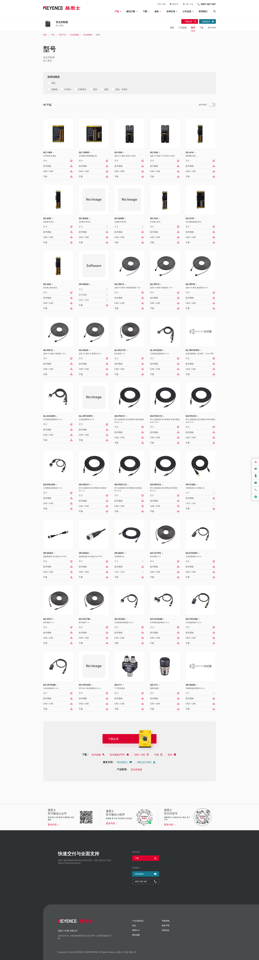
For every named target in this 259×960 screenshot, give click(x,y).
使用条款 (165, 930)
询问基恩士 (122, 762)
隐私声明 (165, 925)
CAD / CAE (48, 171)
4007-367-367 (208, 4)
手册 (45, 176)
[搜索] (214, 11)
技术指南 (96, 754)
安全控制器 (136, 769)
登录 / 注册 (161, 4)
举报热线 (165, 920)
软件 (170, 754)
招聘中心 (175, 4)
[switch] (212, 105)
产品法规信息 (138, 920)
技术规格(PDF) (117, 754)
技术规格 (47, 165)
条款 (134, 925)
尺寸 (45, 160)
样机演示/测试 (144, 762)
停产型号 (203, 104)
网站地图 (136, 934)
